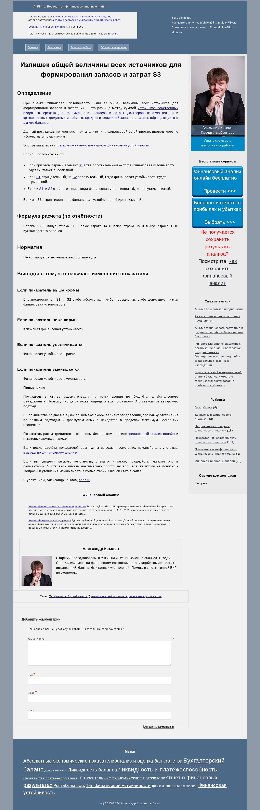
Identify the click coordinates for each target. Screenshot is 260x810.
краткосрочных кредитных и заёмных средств (60, 117)
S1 (81, 165)
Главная (33, 47)
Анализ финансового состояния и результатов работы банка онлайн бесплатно (219, 332)
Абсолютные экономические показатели (69, 761)
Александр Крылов (101, 549)
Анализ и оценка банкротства (149, 761)
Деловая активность (55, 770)
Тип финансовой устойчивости (68, 596)
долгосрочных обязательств (150, 113)
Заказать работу (81, 47)
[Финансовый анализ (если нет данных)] (218, 181)
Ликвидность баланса (92, 769)
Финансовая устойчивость (145, 596)
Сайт (31, 710)
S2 (75, 177)
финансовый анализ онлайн (151, 434)
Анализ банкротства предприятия (219, 309)
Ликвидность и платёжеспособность (167, 769)
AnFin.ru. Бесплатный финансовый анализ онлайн (70, 6)
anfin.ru (84, 480)
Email (32, 693)
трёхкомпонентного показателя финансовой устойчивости (102, 145)
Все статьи (54, 47)
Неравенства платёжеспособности (51, 778)
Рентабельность (69, 785)
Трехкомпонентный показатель (108, 596)
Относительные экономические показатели (122, 778)
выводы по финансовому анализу (50, 452)
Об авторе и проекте (114, 47)
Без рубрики (203, 407)
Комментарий (101, 639)
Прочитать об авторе (218, 132)
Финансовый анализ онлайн (215, 461)
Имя (32, 675)
